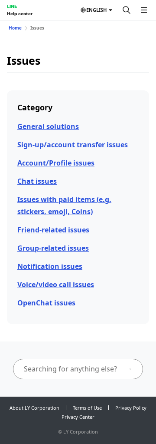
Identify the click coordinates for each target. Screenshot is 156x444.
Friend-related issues (53, 230)
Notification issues (49, 266)
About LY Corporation (34, 407)
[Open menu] (144, 10)
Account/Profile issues (55, 163)
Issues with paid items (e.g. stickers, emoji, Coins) (64, 205)
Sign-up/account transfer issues (72, 144)
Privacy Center (78, 417)
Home (15, 28)
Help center (19, 13)
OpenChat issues (46, 303)
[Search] (126, 10)
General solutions (48, 126)
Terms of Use (87, 407)
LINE (12, 6)
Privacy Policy (130, 407)
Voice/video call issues (55, 284)
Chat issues (37, 181)
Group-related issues (53, 248)
